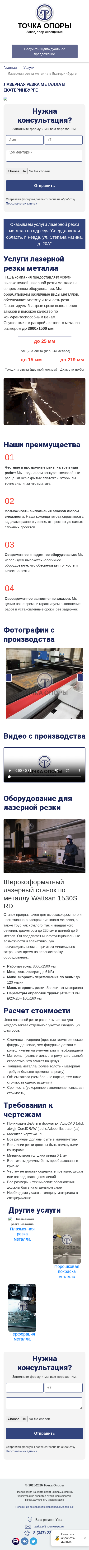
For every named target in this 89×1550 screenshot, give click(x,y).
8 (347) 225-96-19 (49, 1533)
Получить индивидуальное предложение (44, 51)
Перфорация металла (22, 1337)
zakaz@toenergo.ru (49, 1526)
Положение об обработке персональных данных (44, 1506)
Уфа (59, 1520)
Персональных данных (21, 203)
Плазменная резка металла (22, 1234)
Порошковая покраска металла (66, 1271)
